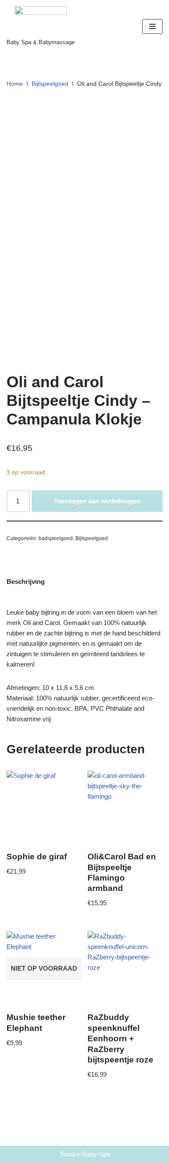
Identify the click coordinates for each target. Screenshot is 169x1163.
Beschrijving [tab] (25, 581)
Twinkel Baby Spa (84, 1154)
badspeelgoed (56, 538)
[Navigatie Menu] (152, 26)
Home (14, 83)
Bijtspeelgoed (50, 83)
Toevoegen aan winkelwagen (97, 501)
